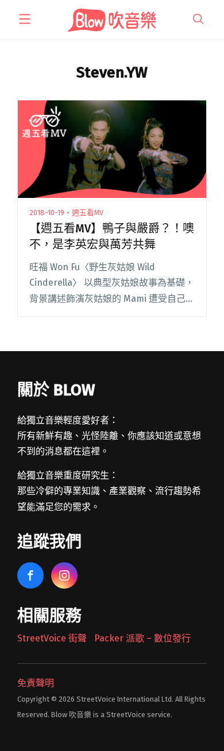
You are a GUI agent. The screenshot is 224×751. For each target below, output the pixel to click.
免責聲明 (35, 683)
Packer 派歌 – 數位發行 (142, 638)
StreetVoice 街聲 (52, 638)
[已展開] (24, 19)
